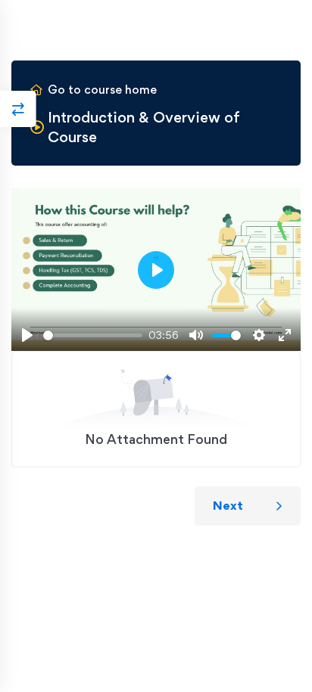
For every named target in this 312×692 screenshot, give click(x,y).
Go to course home (102, 89)
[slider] (92, 335)
